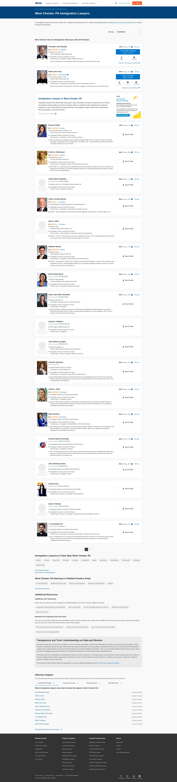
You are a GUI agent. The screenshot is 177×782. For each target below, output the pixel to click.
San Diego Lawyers (68, 769)
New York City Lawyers (69, 742)
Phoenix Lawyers (67, 762)
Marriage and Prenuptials (96, 583)
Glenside (66, 560)
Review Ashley (64, 181)
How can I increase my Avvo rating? (103, 627)
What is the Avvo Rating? (120, 607)
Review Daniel (64, 506)
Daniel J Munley (54, 504)
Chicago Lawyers (67, 749)
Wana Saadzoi (53, 414)
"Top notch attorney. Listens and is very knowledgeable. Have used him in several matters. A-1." (83, 212)
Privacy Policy (49, 775)
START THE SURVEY (123, 115)
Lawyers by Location (52, 3)
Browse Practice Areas (41, 752)
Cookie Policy (59, 775)
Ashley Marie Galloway (57, 179)
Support (118, 749)
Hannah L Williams (55, 321)
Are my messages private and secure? (96, 607)
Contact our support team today (109, 663)
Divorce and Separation (77, 583)
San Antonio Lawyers (68, 766)
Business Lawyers (94, 745)
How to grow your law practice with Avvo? (49, 627)
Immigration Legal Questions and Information (50, 607)
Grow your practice (124, 3)
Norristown (103, 560)
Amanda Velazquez (55, 362)
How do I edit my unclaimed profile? (47, 632)
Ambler (38, 560)
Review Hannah (64, 324)
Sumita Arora (53, 484)
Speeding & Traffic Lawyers (97, 769)
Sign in (138, 3)
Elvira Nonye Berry (55, 274)
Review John (63, 344)
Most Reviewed (93, 683)
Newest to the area (70, 683)
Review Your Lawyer (41, 745)
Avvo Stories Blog (40, 755)
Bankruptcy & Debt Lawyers (97, 742)
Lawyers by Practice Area (69, 3)
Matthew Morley (54, 246)
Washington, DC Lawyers (69, 755)
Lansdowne (85, 560)
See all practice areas (42, 588)
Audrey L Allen (54, 389)
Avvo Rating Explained (122, 752)
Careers (118, 745)
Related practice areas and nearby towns (121, 22)
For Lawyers (38, 759)
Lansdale (75, 560)
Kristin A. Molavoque (56, 152)
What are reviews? (42, 612)
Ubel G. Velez (53, 221)
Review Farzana (64, 441)
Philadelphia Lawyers (68, 759)
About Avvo (119, 742)
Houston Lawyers (67, 752)
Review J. (62, 526)
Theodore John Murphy (57, 47)
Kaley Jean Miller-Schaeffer (59, 295)
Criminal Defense (41, 583)
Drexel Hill (56, 560)
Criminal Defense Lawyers (97, 749)
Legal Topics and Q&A (88, 3)
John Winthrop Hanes (57, 464)
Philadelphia (114, 560)
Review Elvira (63, 276)
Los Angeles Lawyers (68, 745)
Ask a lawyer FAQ (74, 607)
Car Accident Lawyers (95, 759)
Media (94, 560)
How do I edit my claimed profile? (77, 627)
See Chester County (41, 570)
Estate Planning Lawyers (96, 755)
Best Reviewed (114, 683)
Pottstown (136, 560)
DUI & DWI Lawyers (95, 752)
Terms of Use (39, 775)
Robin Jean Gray (55, 71)
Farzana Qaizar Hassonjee (58, 439)
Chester (46, 560)
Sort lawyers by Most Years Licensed (47, 729)
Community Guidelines (72, 775)
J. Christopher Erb (55, 524)
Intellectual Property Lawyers (97, 766)
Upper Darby (40, 565)
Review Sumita (64, 486)
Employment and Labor (58, 583)
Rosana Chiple (54, 125)
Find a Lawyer (39, 742)
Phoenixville (126, 560)
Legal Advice (38, 749)
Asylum (110, 583)
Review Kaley (63, 297)
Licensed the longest (46, 683)
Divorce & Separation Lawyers (98, 762)
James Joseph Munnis (57, 199)
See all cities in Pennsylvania (44, 572)
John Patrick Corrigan (57, 342)
